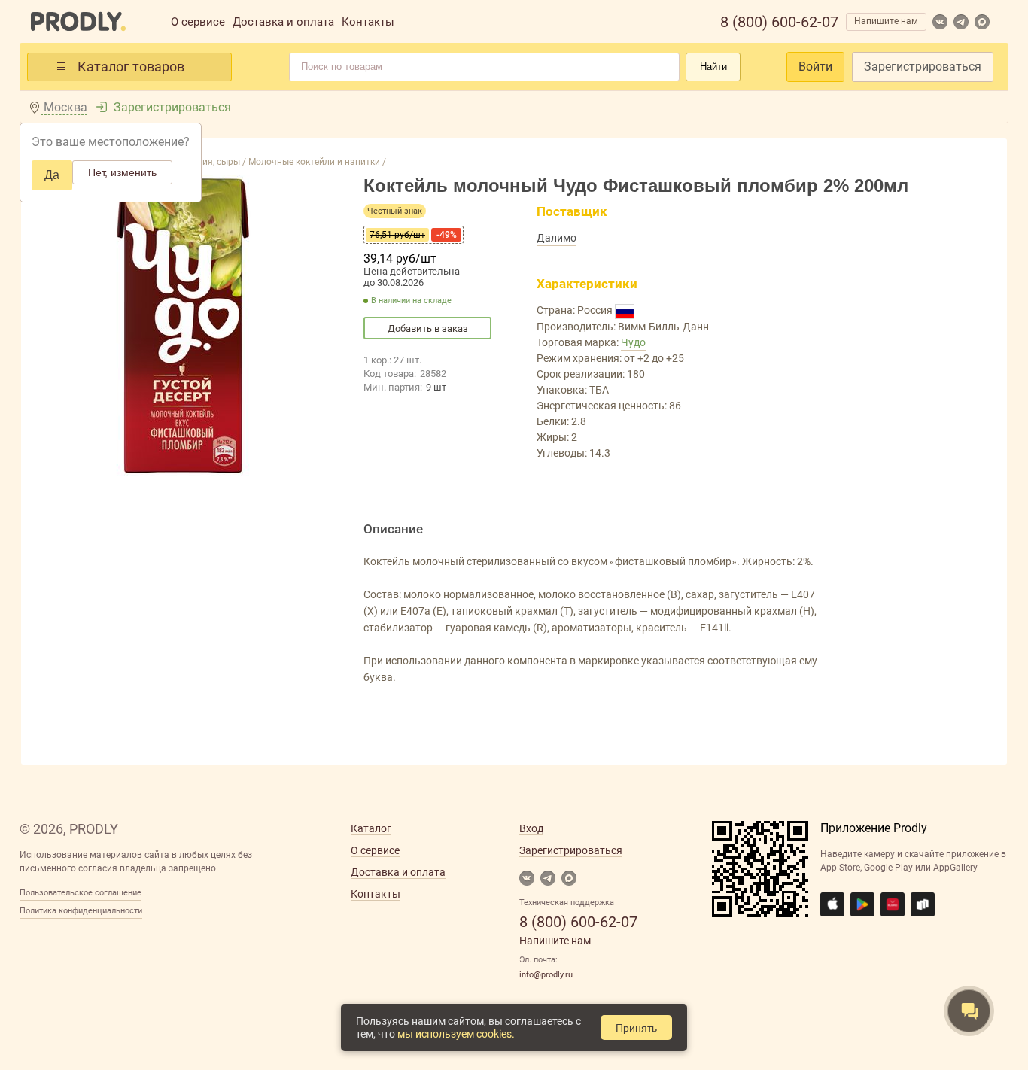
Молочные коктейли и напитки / (316, 162)
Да (51, 175)
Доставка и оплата (283, 22)
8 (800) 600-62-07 (779, 22)
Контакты (368, 22)
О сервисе (198, 22)
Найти (713, 66)
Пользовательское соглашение (80, 893)
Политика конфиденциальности (81, 911)
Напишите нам (886, 21)
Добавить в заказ (428, 328)
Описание (393, 529)
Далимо (556, 238)
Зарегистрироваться (922, 66)
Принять (636, 1028)
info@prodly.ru (546, 975)
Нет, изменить (122, 172)
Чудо (633, 342)
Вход (531, 828)
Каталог (371, 828)
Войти (815, 66)
